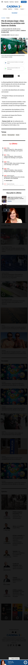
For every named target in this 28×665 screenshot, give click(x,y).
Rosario (22, 9)
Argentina (10, 9)
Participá (24, 2)
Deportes (6, 2)
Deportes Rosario (10, 175)
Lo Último (5, 9)
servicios (4, 135)
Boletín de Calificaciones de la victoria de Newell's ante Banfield (14, 177)
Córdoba (16, 9)
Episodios (10, 201)
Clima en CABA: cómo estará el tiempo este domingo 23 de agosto (14, 163)
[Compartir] (19, 76)
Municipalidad (11, 135)
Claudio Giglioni (9, 180)
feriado (17, 135)
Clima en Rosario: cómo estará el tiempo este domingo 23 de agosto (13, 157)
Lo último (14, 144)
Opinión (16, 2)
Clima (8, 148)
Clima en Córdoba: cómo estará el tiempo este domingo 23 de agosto (13, 170)
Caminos (11, 2)
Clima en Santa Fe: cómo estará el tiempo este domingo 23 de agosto (13, 150)
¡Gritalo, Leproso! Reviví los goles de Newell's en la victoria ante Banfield (14, 186)
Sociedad (3, 18)
